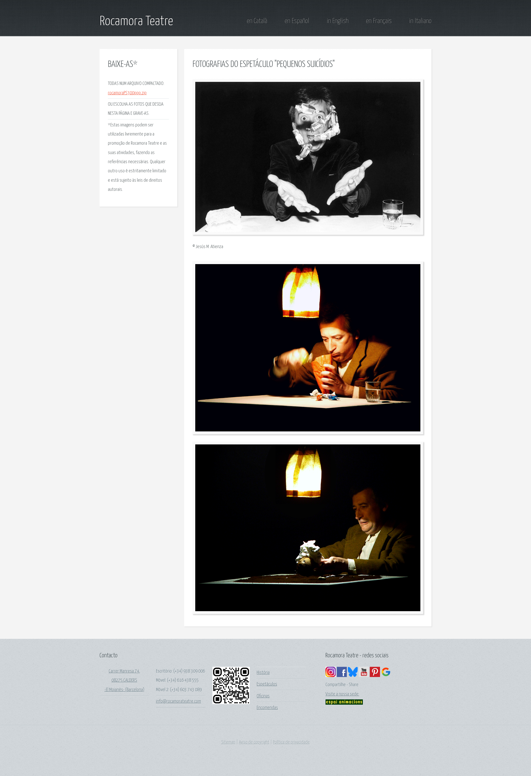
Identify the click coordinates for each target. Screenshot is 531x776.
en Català (257, 21)
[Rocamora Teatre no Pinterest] (375, 675)
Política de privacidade (291, 742)
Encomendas (267, 707)
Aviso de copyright (254, 742)
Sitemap (228, 742)
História (263, 672)
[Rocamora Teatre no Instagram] (331, 675)
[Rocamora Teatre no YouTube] (364, 675)
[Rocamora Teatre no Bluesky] (353, 675)
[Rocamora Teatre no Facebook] (342, 675)
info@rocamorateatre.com (178, 701)
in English (337, 21)
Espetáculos (267, 684)
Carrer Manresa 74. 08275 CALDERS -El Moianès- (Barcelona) (124, 680)
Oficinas (263, 696)
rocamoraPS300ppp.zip (127, 93)
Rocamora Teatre (136, 21)
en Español (297, 21)
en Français (379, 21)
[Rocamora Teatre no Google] (386, 675)
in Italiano (420, 21)
